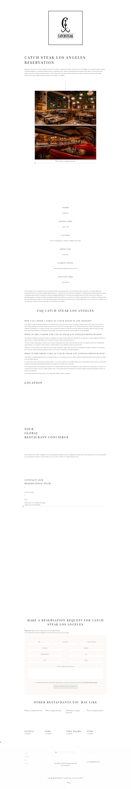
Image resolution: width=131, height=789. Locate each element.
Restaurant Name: (45, 654)
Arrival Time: (65, 642)
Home (26, 753)
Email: (45, 660)
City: (86, 654)
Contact (27, 763)
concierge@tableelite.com (93, 762)
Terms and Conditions (77, 778)
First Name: (44, 648)
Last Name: (86, 648)
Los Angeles (28, 733)
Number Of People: (92, 642)
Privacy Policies (67, 778)
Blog (26, 760)
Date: (39, 642)
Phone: (86, 660)
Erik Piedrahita (65, 282)
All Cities (27, 756)
